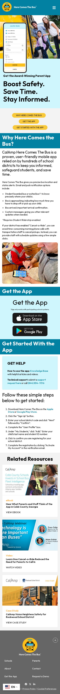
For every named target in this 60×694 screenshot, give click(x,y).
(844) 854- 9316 (36, 383)
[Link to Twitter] (30, 684)
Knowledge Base (39, 370)
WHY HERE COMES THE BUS (29, 115)
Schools (8, 660)
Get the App (10, 676)
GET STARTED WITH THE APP (30, 127)
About (7, 668)
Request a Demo (40, 676)
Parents (36, 660)
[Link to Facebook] (26, 684)
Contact (36, 668)
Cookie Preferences (46, 688)
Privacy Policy (29, 688)
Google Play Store (27, 411)
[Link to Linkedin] (34, 684)
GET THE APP (29, 121)
